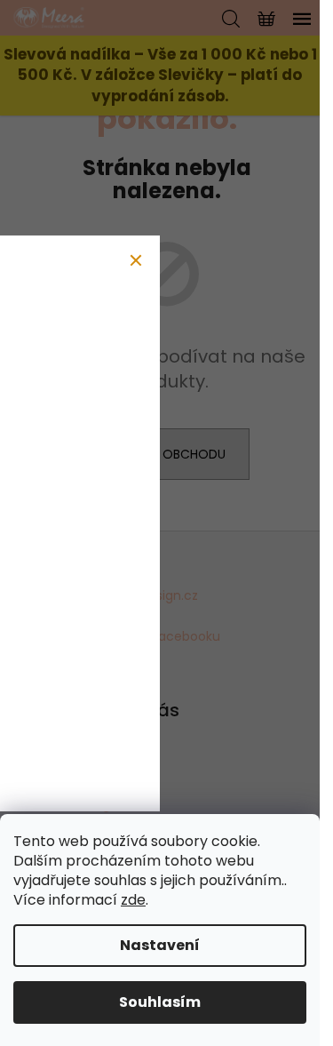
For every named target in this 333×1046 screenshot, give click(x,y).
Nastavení (160, 945)
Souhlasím (160, 1002)
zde (133, 900)
